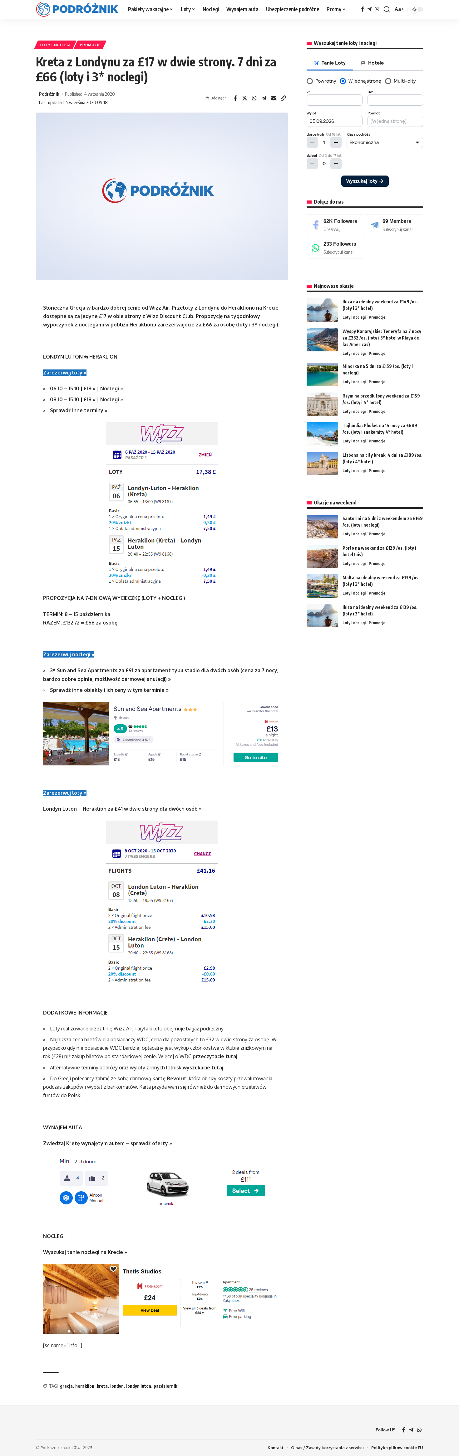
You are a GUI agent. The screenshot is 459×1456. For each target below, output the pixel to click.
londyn (117, 1386)
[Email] (273, 98)
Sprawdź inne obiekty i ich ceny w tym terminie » (109, 690)
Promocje (90, 44)
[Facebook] (362, 9)
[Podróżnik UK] (77, 9)
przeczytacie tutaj (215, 1056)
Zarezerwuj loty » (64, 372)
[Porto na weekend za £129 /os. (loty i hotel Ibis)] (322, 556)
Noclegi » (111, 388)
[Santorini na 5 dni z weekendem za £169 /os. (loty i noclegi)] (322, 526)
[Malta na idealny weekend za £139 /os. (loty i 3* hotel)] (322, 586)
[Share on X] (244, 98)
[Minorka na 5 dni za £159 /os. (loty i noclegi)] (322, 374)
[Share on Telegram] (264, 98)
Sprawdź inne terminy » (78, 410)
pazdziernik (165, 1386)
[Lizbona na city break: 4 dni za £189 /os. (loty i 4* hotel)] (322, 463)
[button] (387, 9)
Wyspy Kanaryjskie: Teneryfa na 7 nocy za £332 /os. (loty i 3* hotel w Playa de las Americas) (382, 338)
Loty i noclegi (55, 44)
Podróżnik (49, 94)
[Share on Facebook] (235, 98)
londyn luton (138, 1386)
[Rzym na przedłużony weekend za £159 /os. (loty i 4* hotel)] (322, 404)
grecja (66, 1386)
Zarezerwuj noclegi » (68, 654)
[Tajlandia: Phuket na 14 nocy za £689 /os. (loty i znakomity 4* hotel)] (322, 434)
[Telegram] (369, 9)
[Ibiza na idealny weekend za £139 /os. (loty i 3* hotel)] (322, 615)
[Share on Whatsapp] (254, 98)
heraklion (84, 1386)
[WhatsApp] (377, 9)
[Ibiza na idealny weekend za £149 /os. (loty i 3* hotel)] (322, 310)
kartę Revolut (169, 1078)
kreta (102, 1386)
